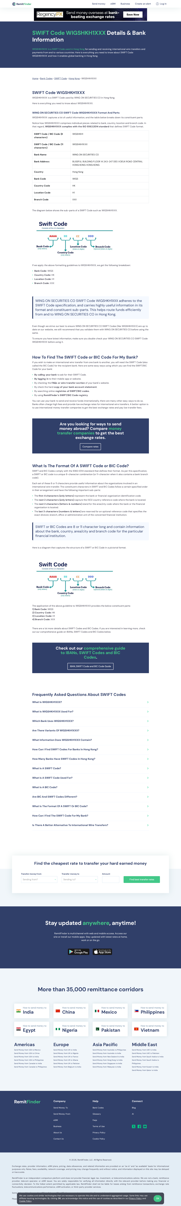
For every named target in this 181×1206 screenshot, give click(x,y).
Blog (134, 1107)
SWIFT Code (60, 78)
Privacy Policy (135, 1198)
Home (35, 78)
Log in (163, 3)
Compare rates (90, 446)
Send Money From (61, 1114)
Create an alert (143, 3)
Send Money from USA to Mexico (27, 1050)
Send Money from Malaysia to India (107, 1067)
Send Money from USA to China (26, 1053)
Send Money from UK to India (65, 1050)
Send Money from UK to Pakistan (66, 1063)
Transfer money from (31, 874)
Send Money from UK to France (65, 1057)
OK (157, 1198)
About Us (57, 1132)
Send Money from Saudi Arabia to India (148, 1057)
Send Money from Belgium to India (67, 1067)
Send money (98, 3)
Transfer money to (70, 874)
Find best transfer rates (142, 879)
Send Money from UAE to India (144, 1050)
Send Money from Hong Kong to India (107, 1060)
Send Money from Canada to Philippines (30, 1067)
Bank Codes (46, 78)
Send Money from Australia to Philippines (109, 1050)
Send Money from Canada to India (28, 1063)
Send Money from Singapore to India (107, 1063)
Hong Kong (74, 78)
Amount (106, 874)
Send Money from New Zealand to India (108, 1057)
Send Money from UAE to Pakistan (145, 1053)
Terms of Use (99, 1126)
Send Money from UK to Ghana (65, 1060)
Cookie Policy (25, 1201)
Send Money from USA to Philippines (29, 1060)
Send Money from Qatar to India (145, 1070)
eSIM (113, 3)
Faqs (95, 1120)
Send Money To (60, 1107)
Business (125, 3)
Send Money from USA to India (26, 1057)
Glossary (97, 1114)
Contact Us (58, 1138)
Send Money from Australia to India (107, 1053)
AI (133, 1114)
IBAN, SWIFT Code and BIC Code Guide (90, 666)
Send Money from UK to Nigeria (65, 1053)
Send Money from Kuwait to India (145, 1067)
